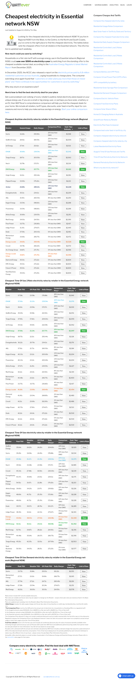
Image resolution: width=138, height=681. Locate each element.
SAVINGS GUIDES (101, 5)
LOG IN (129, 5)
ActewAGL (11, 637)
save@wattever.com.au (51, 677)
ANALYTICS (114, 5)
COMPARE (87, 5)
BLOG (122, 5)
